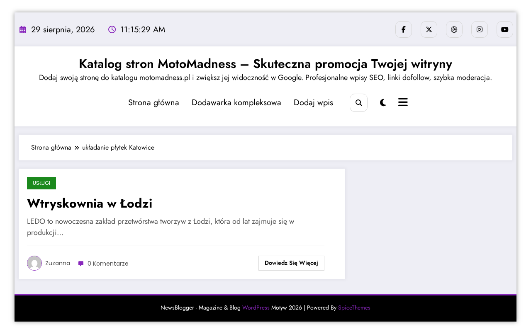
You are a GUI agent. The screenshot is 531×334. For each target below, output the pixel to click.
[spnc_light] (383, 103)
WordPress (256, 307)
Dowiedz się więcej (291, 263)
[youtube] (505, 29)
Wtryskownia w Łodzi (89, 203)
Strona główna (153, 103)
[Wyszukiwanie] (359, 102)
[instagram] (479, 29)
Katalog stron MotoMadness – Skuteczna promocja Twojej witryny (265, 64)
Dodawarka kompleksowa (236, 103)
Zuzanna (57, 263)
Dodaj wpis (313, 103)
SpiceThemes (354, 307)
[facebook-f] (403, 29)
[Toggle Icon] (402, 103)
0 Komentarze (108, 263)
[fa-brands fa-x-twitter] (429, 29)
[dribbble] (454, 29)
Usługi (41, 182)
